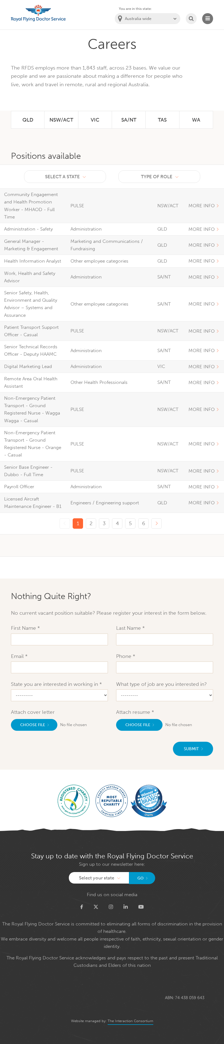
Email (18, 656)
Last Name (129, 628)
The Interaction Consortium (130, 1021)
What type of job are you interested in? (161, 684)
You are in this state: (135, 9)
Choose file (32, 725)
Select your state (96, 878)
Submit (191, 748)
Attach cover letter (33, 712)
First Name (24, 628)
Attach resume (134, 712)
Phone (124, 656)
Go (140, 878)
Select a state (62, 176)
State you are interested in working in (55, 684)
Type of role (156, 176)
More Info (201, 205)
